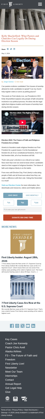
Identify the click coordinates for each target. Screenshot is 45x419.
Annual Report (13, 383)
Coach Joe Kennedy (16, 343)
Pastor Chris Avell (15, 347)
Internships (11, 375)
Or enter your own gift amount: (15, 209)
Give (7, 391)
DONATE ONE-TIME (22, 218)
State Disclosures (30, 410)
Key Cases (11, 339)
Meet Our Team (13, 371)
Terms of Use (6, 410)
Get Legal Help (13, 387)
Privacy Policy (17, 410)
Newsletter (11, 367)
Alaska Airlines (13, 351)
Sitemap (4, 413)
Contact (9, 379)
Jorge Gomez (9, 82)
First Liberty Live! (14, 363)
